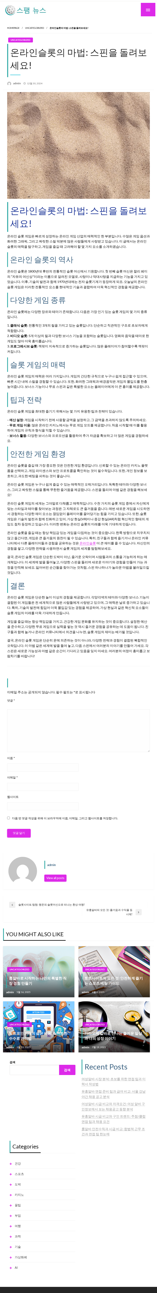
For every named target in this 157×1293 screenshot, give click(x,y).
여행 (18, 1226)
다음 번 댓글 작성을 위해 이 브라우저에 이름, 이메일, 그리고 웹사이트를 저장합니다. (65, 818)
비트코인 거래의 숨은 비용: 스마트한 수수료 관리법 (38, 1036)
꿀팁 (18, 1205)
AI (16, 1267)
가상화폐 (21, 1257)
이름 (11, 758)
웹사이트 (13, 796)
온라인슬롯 (88, 543)
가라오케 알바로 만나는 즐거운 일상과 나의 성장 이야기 (113, 1036)
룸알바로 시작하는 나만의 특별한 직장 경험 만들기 (38, 980)
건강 (18, 1163)
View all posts (55, 878)
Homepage (13, 28)
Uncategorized (34, 28)
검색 (12, 1062)
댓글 (11, 700)
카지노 (19, 1194)
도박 (18, 1184)
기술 (18, 1247)
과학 (18, 1236)
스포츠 (19, 1174)
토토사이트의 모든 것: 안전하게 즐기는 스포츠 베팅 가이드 (113, 980)
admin (17, 83)
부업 (18, 1215)
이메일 (12, 777)
